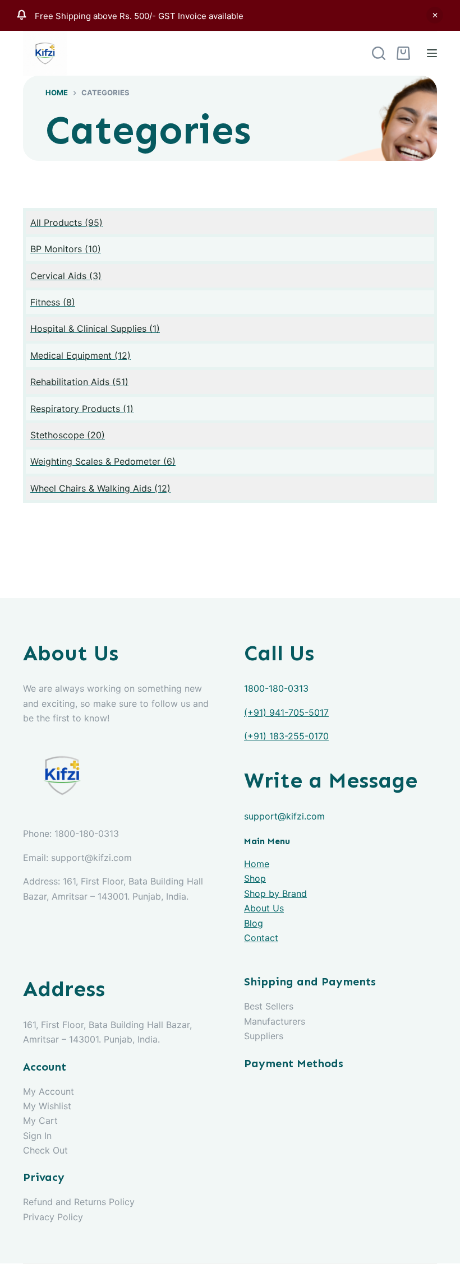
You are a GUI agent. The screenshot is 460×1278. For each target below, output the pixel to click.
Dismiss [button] (434, 15)
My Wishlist (47, 1106)
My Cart (40, 1120)
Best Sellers (268, 1006)
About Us (264, 908)
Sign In (37, 1135)
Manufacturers (274, 1021)
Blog (253, 923)
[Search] (378, 53)
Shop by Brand (275, 893)
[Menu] (432, 53)
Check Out (45, 1150)
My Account (48, 1091)
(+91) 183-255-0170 (286, 736)
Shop (255, 878)
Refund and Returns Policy (79, 1201)
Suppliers (263, 1035)
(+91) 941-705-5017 (286, 712)
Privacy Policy (53, 1217)
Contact (261, 937)
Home (256, 863)
